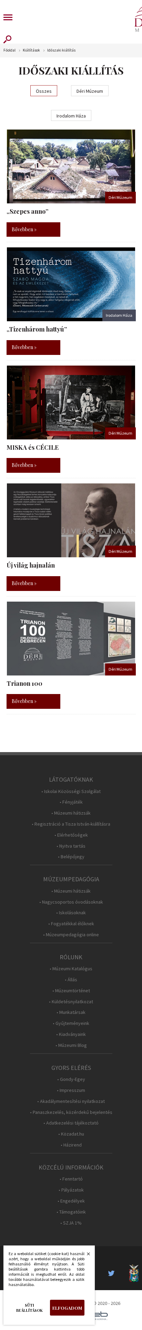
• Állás (71, 980)
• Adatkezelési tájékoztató (71, 1123)
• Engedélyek (71, 1201)
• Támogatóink (71, 1212)
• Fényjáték (71, 802)
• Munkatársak (71, 1012)
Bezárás (85, 1255)
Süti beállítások (29, 1308)
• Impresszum (71, 1090)
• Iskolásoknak (71, 913)
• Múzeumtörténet (71, 991)
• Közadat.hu (71, 1134)
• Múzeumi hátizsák (71, 813)
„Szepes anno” (27, 211)
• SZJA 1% (71, 1223)
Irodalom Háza (71, 116)
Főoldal (9, 50)
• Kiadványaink (71, 1034)
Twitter (113, 1273)
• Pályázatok (71, 1190)
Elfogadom (67, 1308)
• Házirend (71, 1145)
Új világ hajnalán (31, 565)
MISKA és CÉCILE (33, 447)
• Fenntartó (71, 1179)
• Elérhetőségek (71, 835)
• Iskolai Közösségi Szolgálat (71, 791)
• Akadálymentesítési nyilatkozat (71, 1101)
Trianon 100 (24, 683)
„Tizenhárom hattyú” (37, 329)
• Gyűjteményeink (71, 1023)
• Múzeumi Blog (71, 1045)
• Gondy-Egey (71, 1079)
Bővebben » (24, 229)
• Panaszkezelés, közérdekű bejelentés (71, 1112)
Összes (44, 91)
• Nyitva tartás (71, 846)
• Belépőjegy (71, 857)
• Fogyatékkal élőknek (71, 924)
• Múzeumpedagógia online (71, 935)
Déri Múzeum (90, 91)
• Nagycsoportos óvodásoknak (71, 902)
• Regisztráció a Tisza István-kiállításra (71, 824)
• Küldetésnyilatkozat (71, 1002)
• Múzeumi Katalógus (71, 969)
